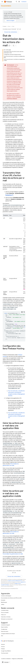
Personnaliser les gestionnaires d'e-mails (13, 554)
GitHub (2, 604)
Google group (4, 629)
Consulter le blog (4, 610)
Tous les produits (4, 653)
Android (3, 644)
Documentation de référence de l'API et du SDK (11, 598)
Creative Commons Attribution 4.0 (15, 580)
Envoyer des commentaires (10, 32)
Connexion (23, 1)
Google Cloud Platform (6, 651)
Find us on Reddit (4, 612)
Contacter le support (5, 625)
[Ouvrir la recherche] (16, 1)
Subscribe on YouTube (5, 616)
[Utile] (18, 29)
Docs (9, 26)
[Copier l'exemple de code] (24, 312)
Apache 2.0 (23, 582)
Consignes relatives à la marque (8, 633)
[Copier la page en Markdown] (13, 45)
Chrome (3, 646)
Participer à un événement (6, 619)
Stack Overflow (4, 627)
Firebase (4, 26)
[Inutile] (20, 29)
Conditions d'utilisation (6, 658)
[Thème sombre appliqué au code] (22, 312)
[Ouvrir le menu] (2, 1)
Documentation (6, 6)
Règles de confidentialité (17, 658)
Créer (13, 26)
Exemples (3, 600)
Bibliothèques (4, 602)
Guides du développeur (6, 595)
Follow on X (3, 614)
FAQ (2, 635)
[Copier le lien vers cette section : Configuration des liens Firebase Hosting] (4, 351)
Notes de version (4, 631)
